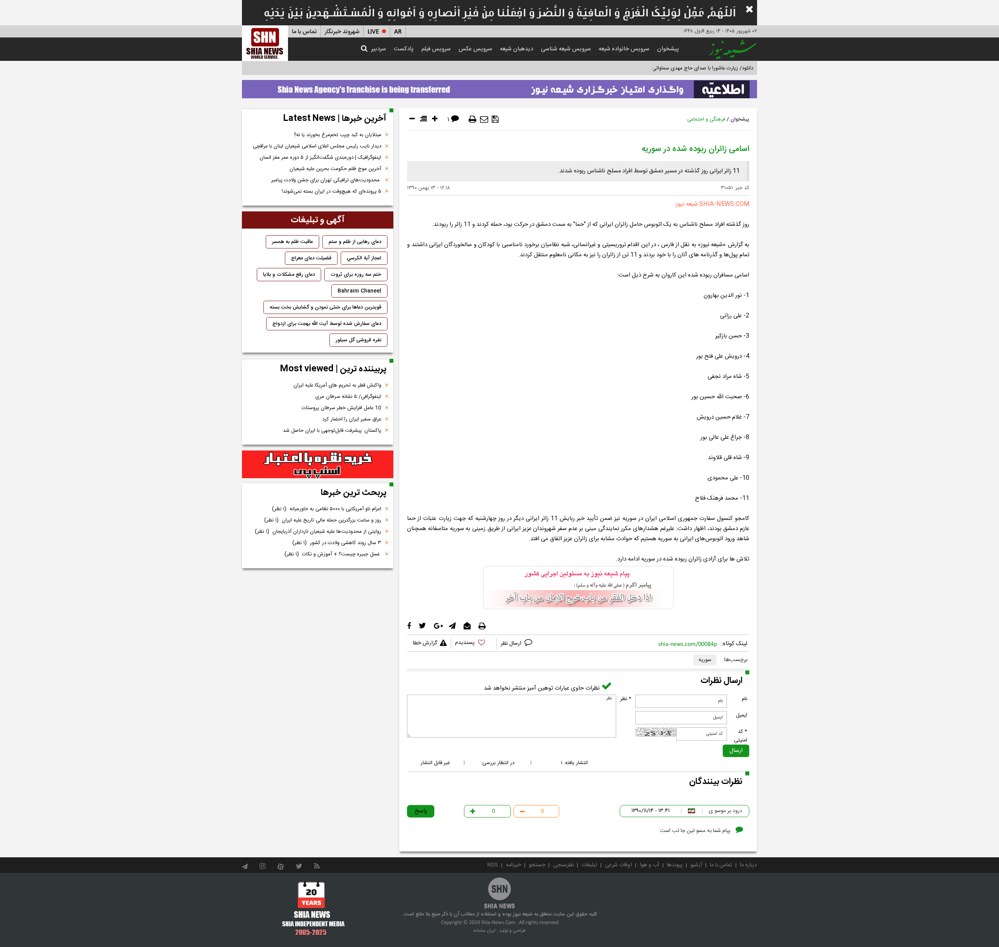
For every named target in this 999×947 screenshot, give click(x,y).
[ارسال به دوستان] (484, 119)
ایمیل (741, 715)
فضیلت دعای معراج (311, 258)
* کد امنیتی (740, 736)
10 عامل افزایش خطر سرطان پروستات (341, 408)
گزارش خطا (425, 643)
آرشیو (696, 865)
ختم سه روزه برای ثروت (356, 274)
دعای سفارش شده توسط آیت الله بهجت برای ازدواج (326, 323)
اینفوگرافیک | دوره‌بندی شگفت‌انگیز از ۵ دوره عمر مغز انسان (320, 157)
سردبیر (378, 49)
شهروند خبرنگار (342, 32)
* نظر (625, 699)
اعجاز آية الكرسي (364, 258)
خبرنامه (513, 865)
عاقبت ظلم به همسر (292, 242)
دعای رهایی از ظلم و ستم (355, 242)
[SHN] (265, 43)
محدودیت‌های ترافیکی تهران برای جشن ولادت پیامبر (326, 180)
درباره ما (748, 865)
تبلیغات (589, 865)
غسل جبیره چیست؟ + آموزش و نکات (332, 554)
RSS (492, 865)
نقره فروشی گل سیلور (358, 340)
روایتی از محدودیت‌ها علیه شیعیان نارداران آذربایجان (318, 531)
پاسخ (421, 811)
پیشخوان (668, 49)
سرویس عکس (475, 49)
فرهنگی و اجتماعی (706, 119)
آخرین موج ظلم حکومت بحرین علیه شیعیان (335, 169)
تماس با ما (304, 32)
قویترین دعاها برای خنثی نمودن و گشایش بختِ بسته (325, 307)
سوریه (705, 660)
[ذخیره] (495, 119)
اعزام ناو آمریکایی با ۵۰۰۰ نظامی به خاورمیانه (326, 509)
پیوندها (675, 865)
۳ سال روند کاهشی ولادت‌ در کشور (336, 543)
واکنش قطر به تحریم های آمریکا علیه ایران (337, 385)
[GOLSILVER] (317, 464)
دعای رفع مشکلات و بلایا (289, 274)
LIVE (373, 31)
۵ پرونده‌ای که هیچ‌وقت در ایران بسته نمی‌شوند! (331, 191)
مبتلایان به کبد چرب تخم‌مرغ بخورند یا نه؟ (337, 135)
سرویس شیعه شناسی (566, 49)
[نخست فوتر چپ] (313, 908)
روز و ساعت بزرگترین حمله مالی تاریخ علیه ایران (322, 520)
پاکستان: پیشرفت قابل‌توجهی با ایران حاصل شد (332, 430)
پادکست (404, 49)
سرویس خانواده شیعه (624, 49)
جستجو (537, 865)
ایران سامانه (484, 931)
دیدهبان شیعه (516, 49)
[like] (473, 643)
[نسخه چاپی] (472, 119)
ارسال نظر (512, 643)
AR (398, 31)
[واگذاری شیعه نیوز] (499, 87)
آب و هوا (649, 865)
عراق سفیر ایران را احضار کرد (351, 419)
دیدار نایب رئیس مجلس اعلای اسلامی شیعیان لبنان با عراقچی (317, 146)
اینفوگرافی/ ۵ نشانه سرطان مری (348, 396)
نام (744, 699)
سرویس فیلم (436, 49)
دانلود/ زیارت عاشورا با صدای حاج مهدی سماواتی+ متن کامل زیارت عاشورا (676, 68)
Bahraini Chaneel (359, 291)
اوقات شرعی (618, 865)
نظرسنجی (563, 865)
